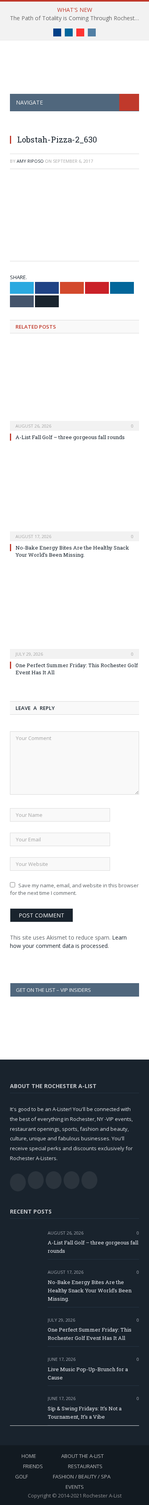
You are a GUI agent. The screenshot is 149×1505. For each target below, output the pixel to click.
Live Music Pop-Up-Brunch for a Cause (88, 1373)
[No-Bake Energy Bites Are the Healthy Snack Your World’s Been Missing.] (74, 497)
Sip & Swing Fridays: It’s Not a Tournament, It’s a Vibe (85, 1412)
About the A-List (82, 1455)
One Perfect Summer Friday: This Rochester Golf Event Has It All (90, 1333)
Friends (33, 1466)
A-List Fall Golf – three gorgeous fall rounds (70, 437)
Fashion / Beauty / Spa (81, 1476)
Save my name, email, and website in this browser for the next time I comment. (74, 889)
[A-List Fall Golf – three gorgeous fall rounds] (74, 386)
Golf (21, 1476)
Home (28, 1455)
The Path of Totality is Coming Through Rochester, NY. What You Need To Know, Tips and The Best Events (76, 18)
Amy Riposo (30, 161)
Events (75, 1486)
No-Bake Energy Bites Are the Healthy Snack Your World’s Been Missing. (72, 551)
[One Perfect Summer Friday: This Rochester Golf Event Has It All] (74, 615)
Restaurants (85, 1466)
